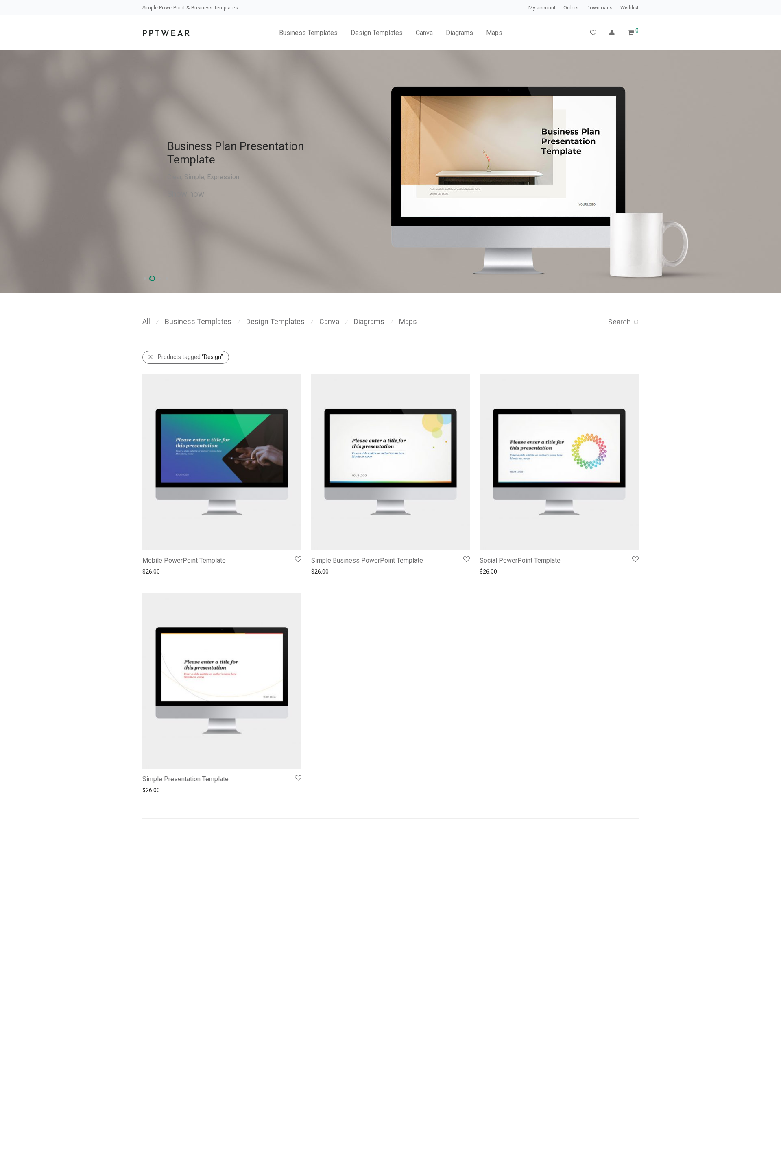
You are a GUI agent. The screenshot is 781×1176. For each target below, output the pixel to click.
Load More (390, 831)
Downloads (600, 8)
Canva (424, 33)
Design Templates (377, 33)
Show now (185, 194)
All (146, 321)
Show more (186, 571)
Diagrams (459, 33)
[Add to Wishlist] (297, 559)
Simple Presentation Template (185, 779)
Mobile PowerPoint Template (184, 560)
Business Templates (308, 33)
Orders (571, 8)
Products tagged (190, 357)
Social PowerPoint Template (520, 560)
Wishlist (629, 8)
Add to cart (152, 571)
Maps (494, 33)
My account (542, 8)
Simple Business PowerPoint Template (367, 560)
